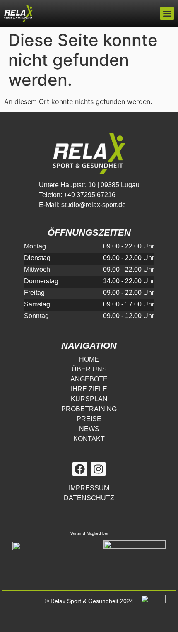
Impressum (89, 488)
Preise (89, 418)
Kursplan (89, 399)
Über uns (89, 369)
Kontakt (89, 438)
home (89, 359)
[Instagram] (98, 469)
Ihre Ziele (89, 389)
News (89, 428)
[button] (167, 13)
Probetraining (89, 408)
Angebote (89, 379)
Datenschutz (89, 498)
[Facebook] (79, 469)
